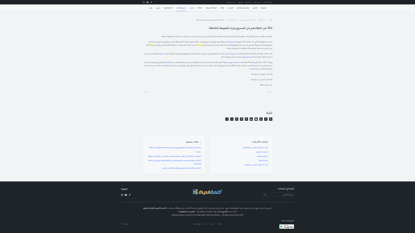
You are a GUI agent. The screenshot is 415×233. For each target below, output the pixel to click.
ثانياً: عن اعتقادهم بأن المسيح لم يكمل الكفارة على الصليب (181, 168)
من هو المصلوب (262, 156)
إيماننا (205, 224)
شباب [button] (192, 7)
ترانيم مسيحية (257, 2)
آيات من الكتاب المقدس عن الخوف (256, 164)
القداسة (166, 62)
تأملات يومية (248, 2)
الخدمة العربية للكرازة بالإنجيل (154, 208)
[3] (252, 36)
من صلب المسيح (262, 151)
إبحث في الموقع (231, 2)
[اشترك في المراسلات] (265, 195)
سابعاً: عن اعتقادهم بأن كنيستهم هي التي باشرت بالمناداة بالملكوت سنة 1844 (175, 147)
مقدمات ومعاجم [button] (243, 7)
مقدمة (198, 151)
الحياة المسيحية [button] (211, 7)
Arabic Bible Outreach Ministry (208, 215)
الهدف (212, 224)
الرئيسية (263, 7)
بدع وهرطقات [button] (181, 7)
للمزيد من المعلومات (186, 211)
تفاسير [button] (255, 7)
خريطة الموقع (197, 224)
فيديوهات (240, 2)
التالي (146, 92)
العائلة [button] (199, 7)
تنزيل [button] (150, 7)
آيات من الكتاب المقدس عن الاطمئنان (255, 147)
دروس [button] (158, 7)
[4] (258, 41)
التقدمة (219, 224)
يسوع (168, 41)
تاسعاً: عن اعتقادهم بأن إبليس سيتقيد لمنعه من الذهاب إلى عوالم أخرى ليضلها (174, 156)
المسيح (207, 36)
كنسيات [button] (230, 7)
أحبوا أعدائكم (263, 160)
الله (147, 45)
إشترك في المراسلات (267, 2)
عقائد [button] (222, 7)
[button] (227, 119)
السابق (269, 92)
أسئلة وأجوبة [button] (168, 7)
